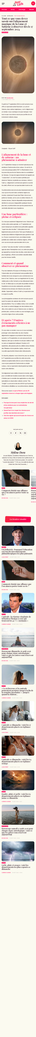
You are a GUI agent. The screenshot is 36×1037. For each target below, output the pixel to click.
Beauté (31, 9)
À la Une (4, 9)
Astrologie (22, 9)
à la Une (4, 15)
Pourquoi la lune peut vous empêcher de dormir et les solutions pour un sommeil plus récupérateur (19, 405)
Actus (13, 9)
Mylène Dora (10, 97)
